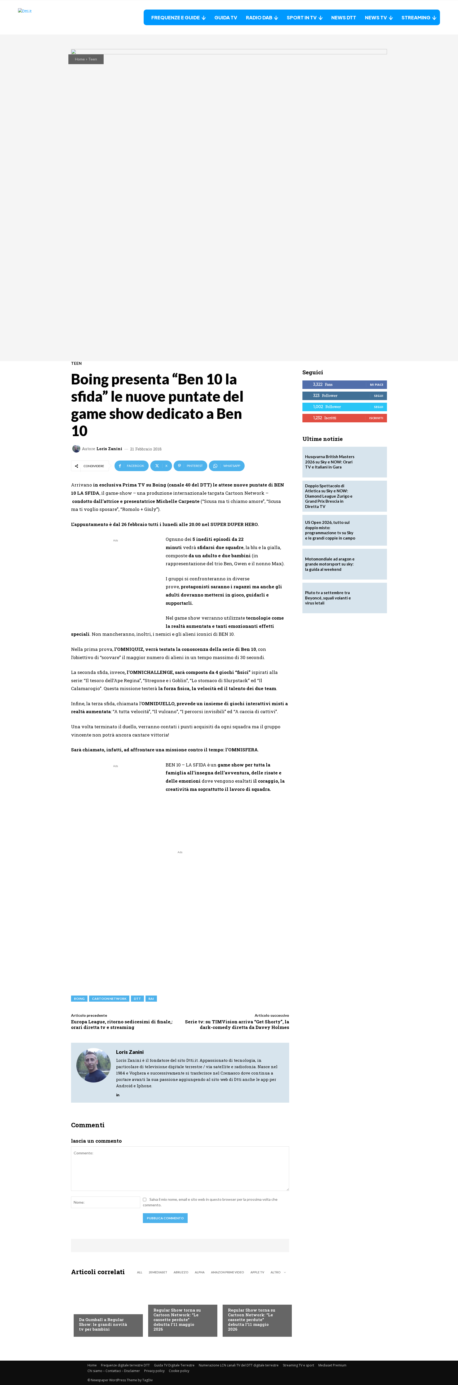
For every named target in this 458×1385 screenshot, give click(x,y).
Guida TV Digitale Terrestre (174, 1365)
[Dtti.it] (51, 17)
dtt (137, 999)
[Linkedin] (118, 1093)
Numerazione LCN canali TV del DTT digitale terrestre (239, 1365)
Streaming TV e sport (298, 1365)
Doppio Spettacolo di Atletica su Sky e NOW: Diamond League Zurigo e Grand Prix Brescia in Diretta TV (329, 496)
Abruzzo (181, 1272)
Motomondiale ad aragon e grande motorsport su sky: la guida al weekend (330, 564)
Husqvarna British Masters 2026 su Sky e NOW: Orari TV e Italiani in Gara (329, 461)
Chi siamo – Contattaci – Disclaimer (113, 1371)
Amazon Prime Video (227, 1272)
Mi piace (376, 385)
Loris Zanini (109, 449)
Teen (92, 59)
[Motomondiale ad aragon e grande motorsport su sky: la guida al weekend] (371, 564)
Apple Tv (257, 1272)
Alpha (200, 1272)
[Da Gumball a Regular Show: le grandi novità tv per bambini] (105, 1307)
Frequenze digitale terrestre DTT (125, 1365)
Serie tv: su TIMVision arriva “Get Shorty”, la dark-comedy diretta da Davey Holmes (237, 1024)
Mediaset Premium (332, 1365)
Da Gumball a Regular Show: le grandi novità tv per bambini (103, 1324)
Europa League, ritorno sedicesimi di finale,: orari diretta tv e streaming (122, 1024)
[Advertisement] (115, 580)
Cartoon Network (109, 999)
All (139, 1272)
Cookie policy (179, 1371)
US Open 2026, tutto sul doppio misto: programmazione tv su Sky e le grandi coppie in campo (330, 530)
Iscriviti (376, 418)
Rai (151, 999)
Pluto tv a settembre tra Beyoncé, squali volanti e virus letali (328, 597)
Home (80, 59)
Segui (378, 396)
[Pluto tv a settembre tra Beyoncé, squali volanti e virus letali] (371, 598)
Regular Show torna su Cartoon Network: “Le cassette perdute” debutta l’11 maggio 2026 (177, 1319)
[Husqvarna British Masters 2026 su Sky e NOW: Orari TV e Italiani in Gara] (371, 462)
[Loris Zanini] (77, 449)
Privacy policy (154, 1371)
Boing (79, 999)
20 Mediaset (158, 1272)
